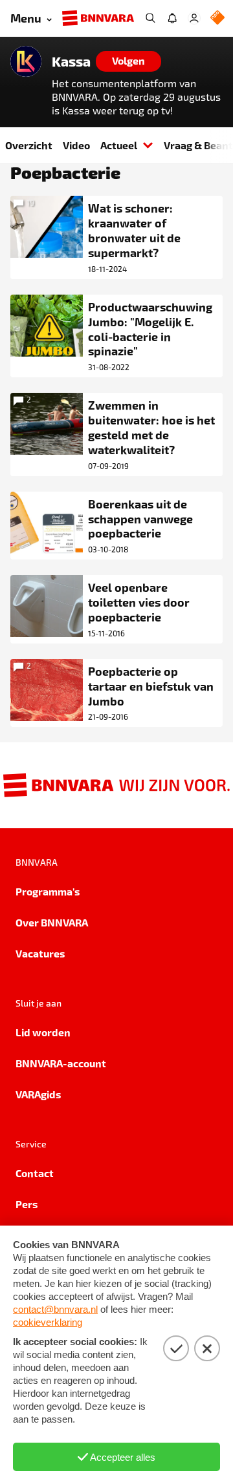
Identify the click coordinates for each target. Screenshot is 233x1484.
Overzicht (28, 145)
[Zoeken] (150, 18)
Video (76, 145)
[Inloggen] (194, 18)
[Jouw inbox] (172, 18)
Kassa (71, 61)
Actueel (118, 145)
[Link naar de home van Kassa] (25, 61)
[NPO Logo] (217, 18)
